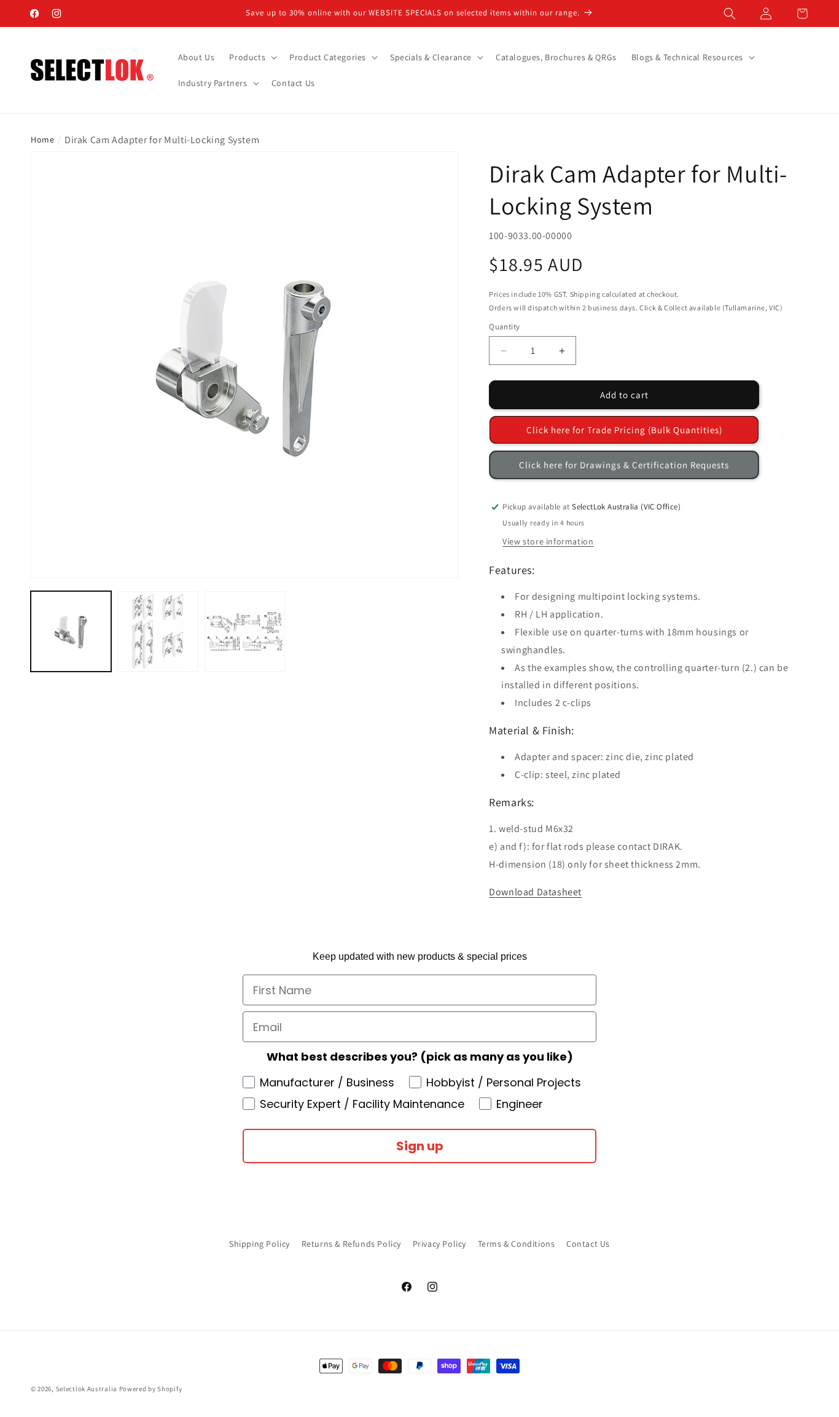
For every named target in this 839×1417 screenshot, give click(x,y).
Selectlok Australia (86, 1388)
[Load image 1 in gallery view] (71, 631)
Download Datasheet (535, 891)
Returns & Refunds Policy (351, 1243)
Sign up (419, 1146)
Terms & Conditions (516, 1243)
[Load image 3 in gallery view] (245, 631)
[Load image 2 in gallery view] (157, 631)
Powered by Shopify (150, 1388)
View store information (547, 541)
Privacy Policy (439, 1243)
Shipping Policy (259, 1243)
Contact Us (588, 1243)
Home (42, 139)
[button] (729, 13)
